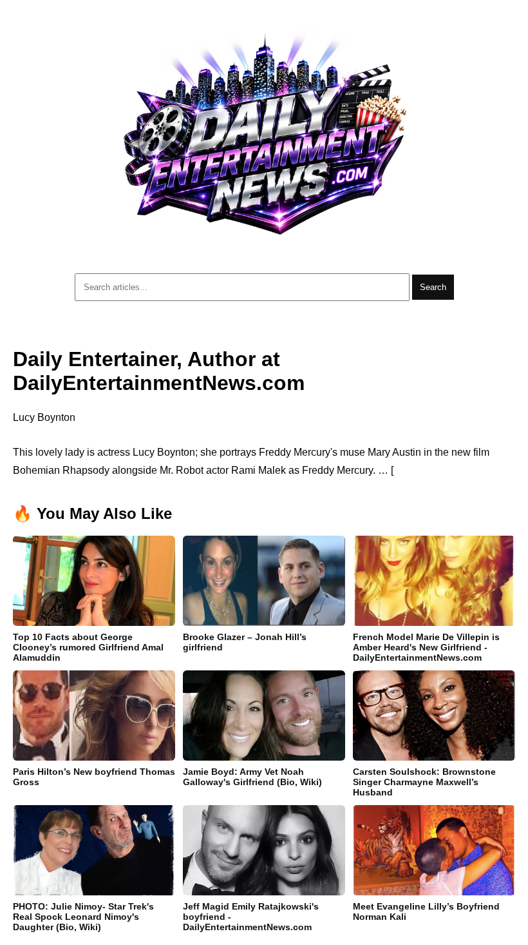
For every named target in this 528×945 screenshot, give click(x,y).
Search (433, 287)
